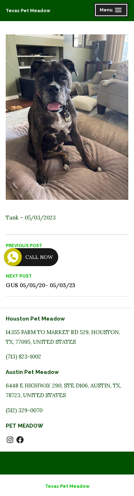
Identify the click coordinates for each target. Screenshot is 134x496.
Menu (112, 11)
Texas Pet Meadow (28, 10)
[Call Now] (13, 257)
